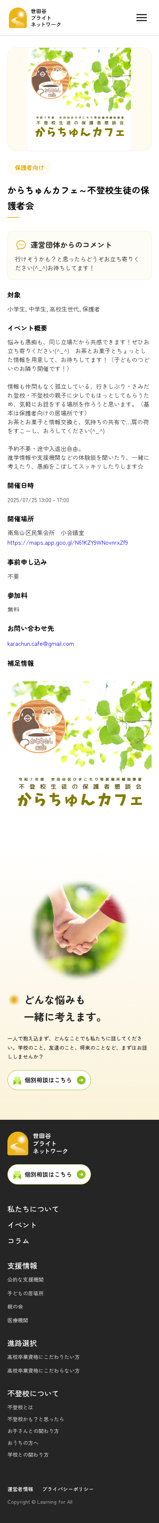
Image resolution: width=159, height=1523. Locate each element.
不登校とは (20, 1407)
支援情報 (22, 1265)
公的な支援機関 (25, 1279)
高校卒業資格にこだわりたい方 (43, 1356)
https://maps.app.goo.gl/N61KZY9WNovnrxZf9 (67, 542)
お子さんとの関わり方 (33, 1431)
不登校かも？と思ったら (35, 1419)
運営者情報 (20, 1489)
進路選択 (22, 1342)
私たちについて (33, 1208)
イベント (22, 1224)
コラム (18, 1240)
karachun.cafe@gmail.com (40, 643)
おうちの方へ (22, 1442)
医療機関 (17, 1320)
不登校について (33, 1393)
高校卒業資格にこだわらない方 (43, 1370)
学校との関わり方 (28, 1454)
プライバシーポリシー (68, 1489)
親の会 (15, 1306)
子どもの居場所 (25, 1293)
